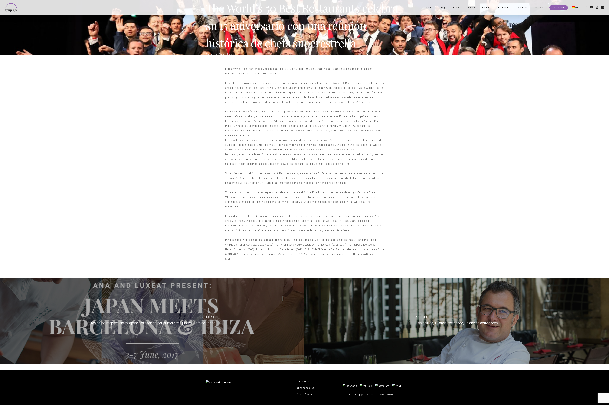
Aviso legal (304, 381)
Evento (222, 54)
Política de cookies (304, 388)
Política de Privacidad (304, 394)
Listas (230, 54)
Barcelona (211, 54)
